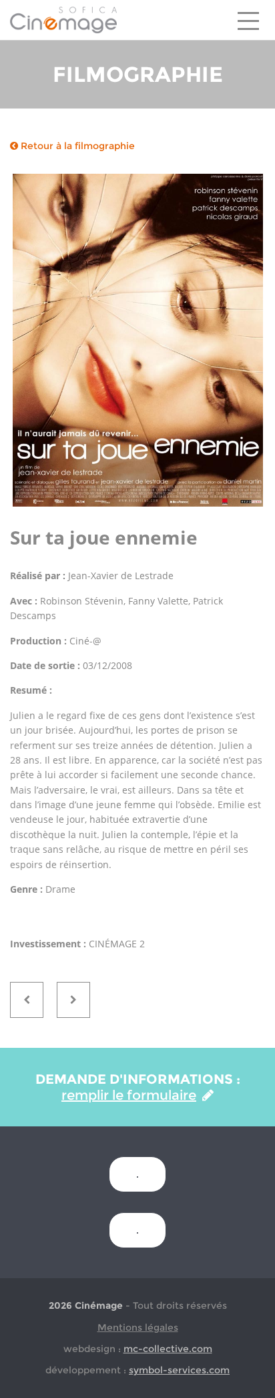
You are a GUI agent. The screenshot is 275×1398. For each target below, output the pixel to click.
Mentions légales (137, 1327)
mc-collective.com (167, 1349)
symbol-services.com (179, 1370)
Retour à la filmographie (76, 146)
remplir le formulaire (128, 1095)
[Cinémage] (63, 19)
